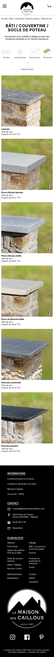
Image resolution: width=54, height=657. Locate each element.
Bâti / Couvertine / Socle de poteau (24, 18)
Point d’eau (12, 546)
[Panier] (49, 6)
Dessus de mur (34, 57)
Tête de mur (46, 18)
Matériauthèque (14, 574)
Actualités (33, 582)
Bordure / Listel (14, 568)
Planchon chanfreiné (11, 382)
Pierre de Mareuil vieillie (12, 319)
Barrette (6, 57)
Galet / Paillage (14, 564)
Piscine (32, 552)
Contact (32, 574)
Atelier (32, 578)
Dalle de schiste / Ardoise (15, 559)
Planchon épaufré (9, 446)
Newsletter (18, 528)
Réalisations (13, 578)
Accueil (4, 18)
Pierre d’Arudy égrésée (12, 192)
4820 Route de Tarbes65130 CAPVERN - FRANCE (25, 515)
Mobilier (11, 542)
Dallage (32, 542)
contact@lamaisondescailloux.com (28, 508)
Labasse (5, 129)
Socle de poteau (20, 57)
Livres (32, 567)
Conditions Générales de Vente (21, 484)
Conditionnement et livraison (20, 479)
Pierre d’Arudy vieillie (11, 256)
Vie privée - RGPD (15, 494)
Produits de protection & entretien (34, 561)
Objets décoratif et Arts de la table (16, 551)
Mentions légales (15, 489)
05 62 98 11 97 (19, 522)
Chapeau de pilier (27, 69)
